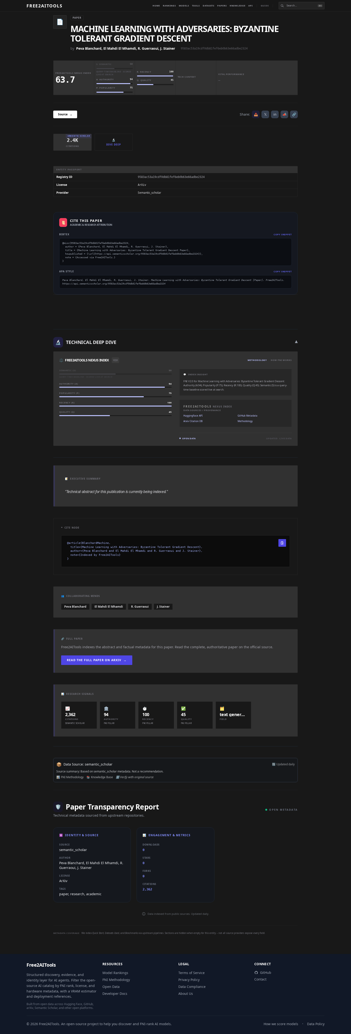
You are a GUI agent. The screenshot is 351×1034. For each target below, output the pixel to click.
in (275, 114)
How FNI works (281, 360)
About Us (185, 993)
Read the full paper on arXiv (97, 660)
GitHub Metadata (247, 415)
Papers (222, 5)
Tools (196, 5)
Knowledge (237, 5)
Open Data (111, 986)
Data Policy (315, 1024)
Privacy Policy (189, 979)
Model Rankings (115, 972)
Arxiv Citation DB (193, 421)
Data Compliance (192, 986)
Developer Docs (114, 993)
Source (65, 114)
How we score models (281, 1024)
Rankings (169, 5)
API (250, 5)
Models (184, 5)
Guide (265, 5)
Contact (260, 979)
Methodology (257, 360)
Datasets (208, 5)
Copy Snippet (283, 234)
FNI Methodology (116, 979)
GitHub (265, 972)
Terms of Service (191, 972)
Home (156, 5)
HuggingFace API (192, 415)
